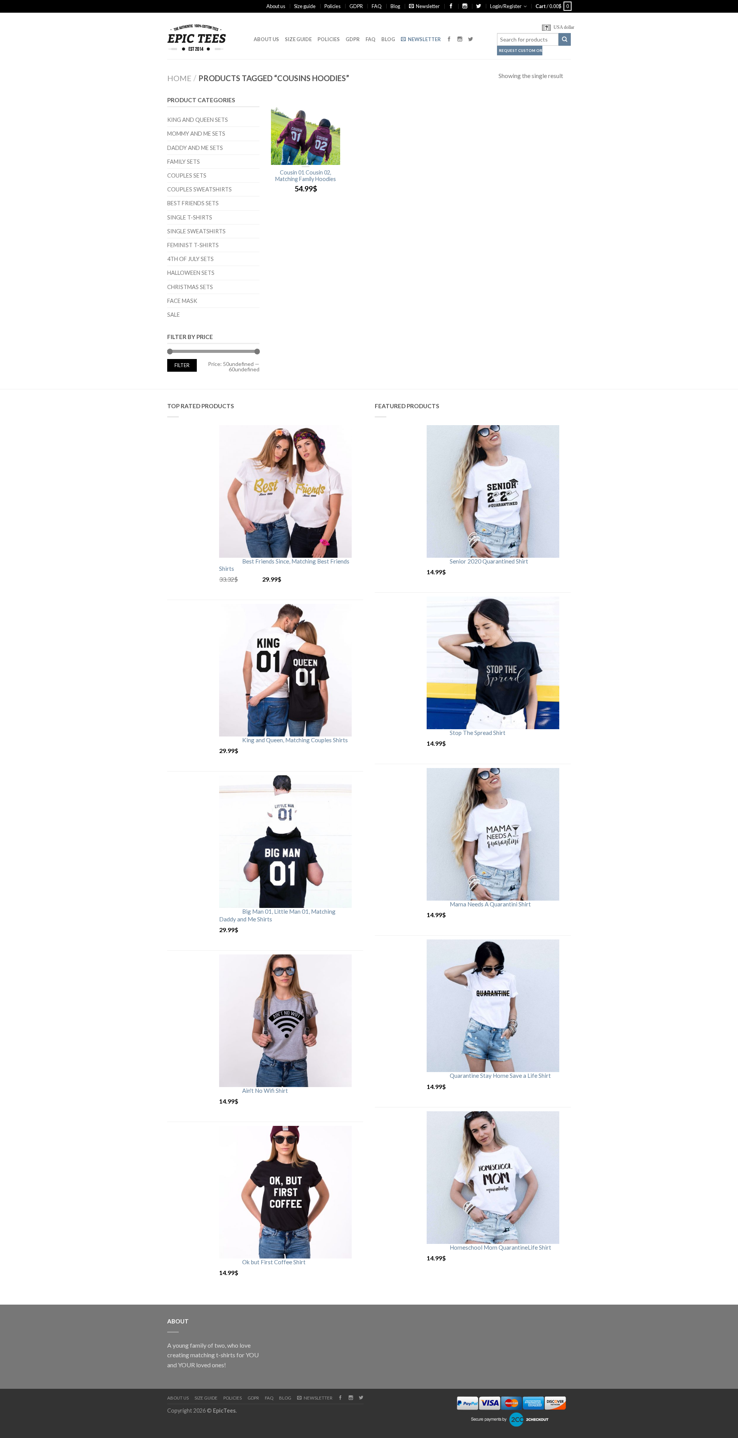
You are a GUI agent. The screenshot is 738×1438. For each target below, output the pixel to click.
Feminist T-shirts (193, 245)
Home (179, 78)
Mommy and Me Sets (196, 133)
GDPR (356, 6)
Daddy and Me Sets (195, 148)
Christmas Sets (190, 287)
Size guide (305, 6)
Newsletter (428, 6)
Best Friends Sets (193, 203)
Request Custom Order (520, 50)
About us (275, 6)
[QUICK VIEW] (305, 130)
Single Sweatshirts (196, 231)
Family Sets (183, 161)
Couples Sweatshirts (199, 189)
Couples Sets (186, 175)
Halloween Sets (190, 272)
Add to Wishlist (330, 104)
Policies (332, 6)
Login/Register (506, 6)
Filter (182, 365)
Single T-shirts (189, 217)
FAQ (377, 6)
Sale (173, 314)
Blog (395, 6)
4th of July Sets (190, 259)
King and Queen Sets (197, 119)
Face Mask (182, 301)
